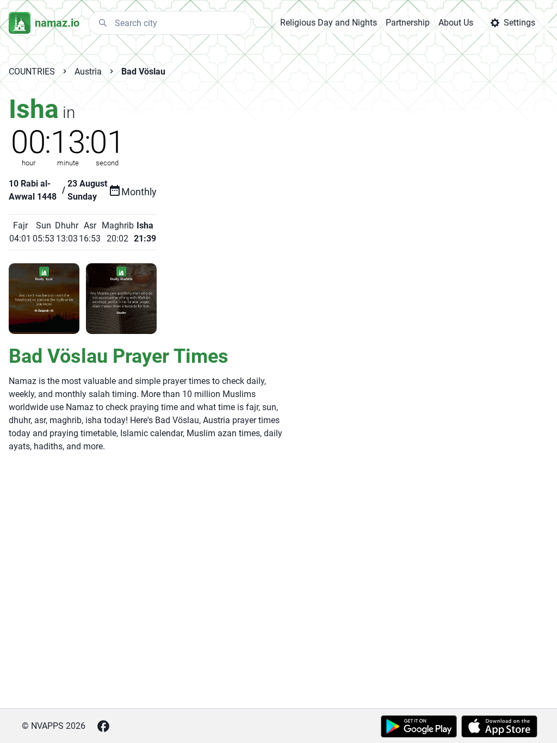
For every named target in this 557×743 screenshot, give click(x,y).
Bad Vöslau (143, 71)
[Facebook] (103, 726)
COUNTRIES (32, 71)
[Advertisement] (281, 172)
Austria (88, 71)
